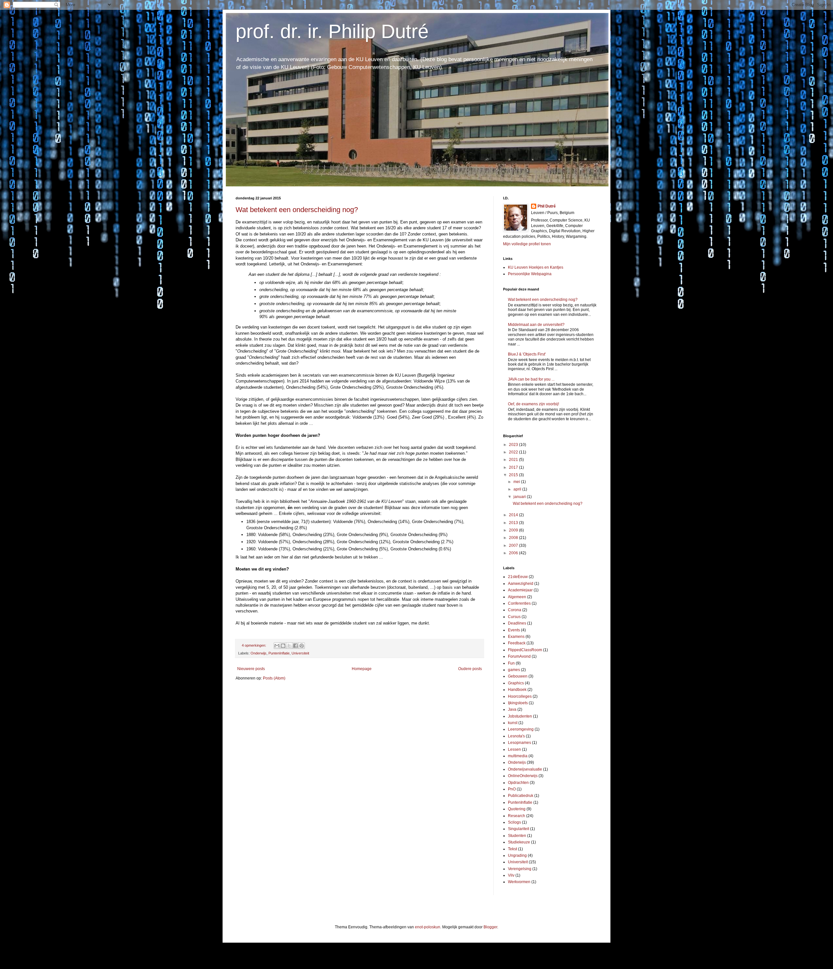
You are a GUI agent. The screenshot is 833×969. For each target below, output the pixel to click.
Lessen (514, 749)
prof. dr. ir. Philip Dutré (332, 31)
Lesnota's (516, 736)
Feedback (517, 643)
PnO (512, 789)
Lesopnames (519, 742)
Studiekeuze (519, 842)
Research (516, 816)
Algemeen (517, 597)
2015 (514, 475)
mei (517, 481)
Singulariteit (518, 829)
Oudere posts (470, 668)
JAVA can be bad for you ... (531, 379)
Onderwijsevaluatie (525, 769)
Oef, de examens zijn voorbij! (533, 404)
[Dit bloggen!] (283, 645)
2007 (514, 545)
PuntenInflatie (279, 653)
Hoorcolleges (520, 696)
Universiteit (300, 653)
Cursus (514, 616)
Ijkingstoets (518, 703)
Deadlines (517, 623)
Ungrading (517, 855)
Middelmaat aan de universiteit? (536, 324)
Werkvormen (519, 882)
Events (514, 630)
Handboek (517, 689)
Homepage (362, 668)
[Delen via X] (289, 645)
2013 (514, 522)
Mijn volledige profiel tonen (527, 244)
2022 (514, 452)
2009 (514, 530)
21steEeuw (518, 576)
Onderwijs (258, 653)
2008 (514, 537)
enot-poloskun (427, 927)
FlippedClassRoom (525, 650)
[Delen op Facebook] (295, 645)
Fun (511, 663)
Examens (516, 636)
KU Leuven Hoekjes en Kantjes (535, 267)
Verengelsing (519, 869)
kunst (512, 722)
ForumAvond (519, 656)
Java (512, 709)
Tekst (512, 849)
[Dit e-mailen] (277, 645)
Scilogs (514, 822)
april (517, 489)
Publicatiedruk (520, 795)
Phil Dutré (547, 206)
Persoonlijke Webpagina (530, 274)
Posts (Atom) (274, 678)
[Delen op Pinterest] (301, 645)
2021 (514, 459)
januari (520, 496)
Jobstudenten (520, 716)
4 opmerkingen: (254, 645)
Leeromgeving (521, 729)
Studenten (517, 835)
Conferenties (519, 603)
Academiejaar (520, 590)
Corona (514, 610)
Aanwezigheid (520, 583)
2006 (514, 553)
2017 (514, 467)
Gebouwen (517, 676)
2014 (514, 515)
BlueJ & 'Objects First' (527, 354)
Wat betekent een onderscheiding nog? (297, 210)
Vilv (511, 875)
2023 (514, 444)
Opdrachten (518, 782)
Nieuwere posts (251, 668)
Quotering (517, 809)
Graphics (516, 683)
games (514, 669)
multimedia (517, 756)
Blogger (490, 927)
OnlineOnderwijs (523, 776)
